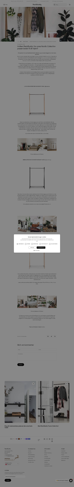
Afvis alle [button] (32, 247)
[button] (37, 250)
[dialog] (37, 243)
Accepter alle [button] (41, 247)
